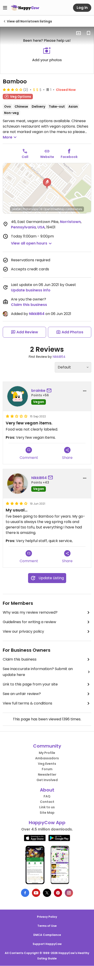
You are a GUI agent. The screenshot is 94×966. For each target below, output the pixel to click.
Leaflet (16, 209)
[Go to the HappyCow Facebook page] (25, 893)
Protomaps (30, 209)
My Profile (47, 753)
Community (47, 746)
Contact (47, 801)
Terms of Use (47, 926)
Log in (82, 7)
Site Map (47, 812)
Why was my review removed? (30, 612)
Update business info (30, 290)
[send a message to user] (50, 390)
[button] (47, 183)
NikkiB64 (36, 313)
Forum (47, 769)
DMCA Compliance (47, 935)
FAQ (47, 796)
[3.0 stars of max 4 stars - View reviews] (12, 89)
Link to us (47, 807)
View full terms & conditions (27, 703)
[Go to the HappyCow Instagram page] (69, 893)
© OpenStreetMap (52, 209)
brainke (38, 390)
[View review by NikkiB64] (18, 483)
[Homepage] (25, 8)
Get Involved (47, 780)
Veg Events (47, 763)
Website (47, 156)
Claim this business (29, 304)
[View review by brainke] (18, 396)
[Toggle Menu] (5, 8)
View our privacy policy (23, 631)
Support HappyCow (47, 944)
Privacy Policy (47, 917)
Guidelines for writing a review (29, 622)
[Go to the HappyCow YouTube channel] (36, 893)
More (7, 137)
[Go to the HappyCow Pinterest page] (58, 893)
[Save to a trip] (78, 33)
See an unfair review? (22, 693)
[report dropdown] (84, 391)
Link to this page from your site (30, 684)
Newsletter (47, 774)
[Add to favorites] (88, 33)
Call (25, 156)
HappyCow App (47, 822)
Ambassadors (47, 758)
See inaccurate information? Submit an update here (38, 671)
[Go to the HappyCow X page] (47, 893)
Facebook (69, 156)
